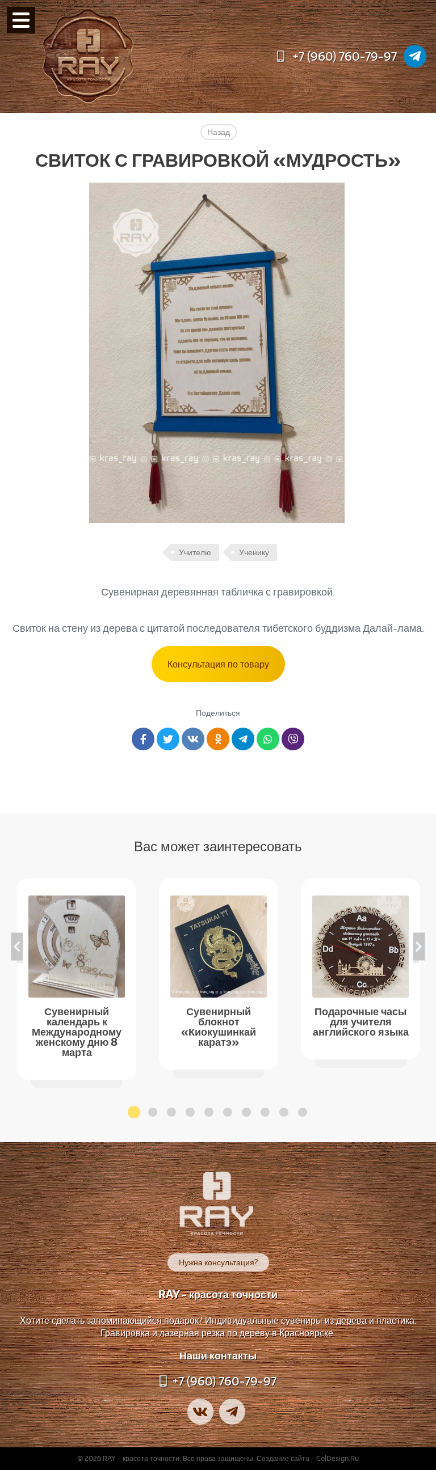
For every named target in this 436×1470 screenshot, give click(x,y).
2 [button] (152, 1112)
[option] (76, 979)
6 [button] (227, 1112)
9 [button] (283, 1112)
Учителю (195, 552)
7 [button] (246, 1112)
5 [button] (208, 1112)
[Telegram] (415, 56)
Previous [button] (17, 946)
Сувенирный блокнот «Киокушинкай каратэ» (218, 1025)
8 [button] (265, 1112)
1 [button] (134, 1112)
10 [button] (302, 1112)
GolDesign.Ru (337, 1458)
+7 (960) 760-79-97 (345, 56)
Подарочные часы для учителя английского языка (361, 1020)
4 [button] (190, 1112)
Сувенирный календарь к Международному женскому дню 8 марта (76, 1030)
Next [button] (419, 946)
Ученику (254, 552)
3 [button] (171, 1112)
